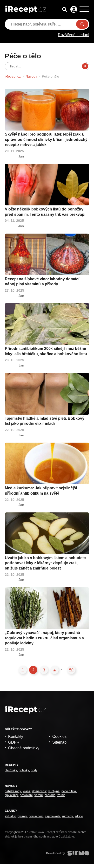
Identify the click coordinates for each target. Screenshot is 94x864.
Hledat (82, 24)
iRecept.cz (13, 76)
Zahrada (50, 795)
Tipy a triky (11, 795)
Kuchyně (54, 791)
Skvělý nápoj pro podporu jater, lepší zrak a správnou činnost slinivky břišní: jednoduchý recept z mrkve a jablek (46, 139)
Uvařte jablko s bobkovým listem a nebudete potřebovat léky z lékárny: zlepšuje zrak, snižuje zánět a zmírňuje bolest (45, 563)
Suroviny (67, 816)
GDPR (14, 742)
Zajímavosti (52, 816)
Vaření (38, 795)
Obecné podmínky (23, 748)
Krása (26, 791)
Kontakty (15, 736)
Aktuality (10, 816)
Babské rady (13, 791)
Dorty (34, 770)
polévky (24, 770)
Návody (31, 76)
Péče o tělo (68, 791)
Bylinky (22, 816)
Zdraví (61, 795)
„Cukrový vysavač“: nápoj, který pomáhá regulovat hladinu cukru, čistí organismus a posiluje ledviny (44, 638)
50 (71, 670)
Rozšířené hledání (73, 35)
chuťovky (11, 770)
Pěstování (26, 795)
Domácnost (39, 791)
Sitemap (59, 742)
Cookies (59, 736)
